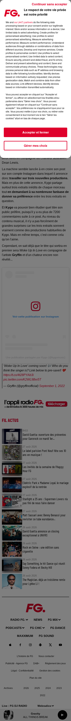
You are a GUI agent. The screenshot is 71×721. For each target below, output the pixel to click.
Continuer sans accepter (49, 4)
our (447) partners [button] (23, 22)
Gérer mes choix (35, 145)
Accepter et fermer (35, 132)
